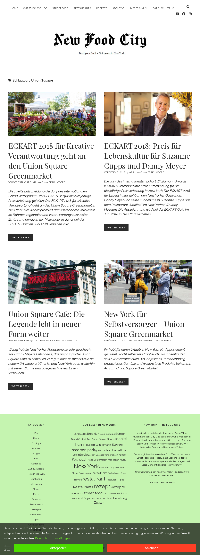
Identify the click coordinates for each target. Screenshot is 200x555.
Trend (74, 498)
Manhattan (36, 479)
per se (96, 472)
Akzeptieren (58, 548)
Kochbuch (79, 459)
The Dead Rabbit (111, 493)
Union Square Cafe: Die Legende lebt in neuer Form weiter (52, 282)
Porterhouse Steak (117, 473)
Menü (123, 459)
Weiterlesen (22, 238)
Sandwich (77, 493)
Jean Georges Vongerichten (104, 455)
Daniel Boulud (107, 439)
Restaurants (82, 8)
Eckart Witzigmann (99, 444)
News (36, 489)
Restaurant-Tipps (115, 479)
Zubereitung (118, 498)
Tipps (36, 519)
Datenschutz (162, 8)
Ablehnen (151, 548)
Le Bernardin (100, 459)
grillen (99, 450)
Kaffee (122, 454)
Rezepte (101, 8)
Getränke (36, 463)
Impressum (136, 8)
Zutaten (99, 502)
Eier (36, 458)
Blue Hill (82, 434)
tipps (124, 493)
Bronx (36, 438)
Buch (102, 434)
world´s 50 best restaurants (93, 498)
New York (86, 466)
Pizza (36, 494)
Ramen (78, 479)
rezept (102, 486)
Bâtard (74, 439)
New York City (106, 467)
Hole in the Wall (36, 473)
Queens (36, 499)
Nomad (88, 473)
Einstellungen (61, 538)
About (116, 8)
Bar (36, 433)
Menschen (36, 484)
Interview (84, 454)
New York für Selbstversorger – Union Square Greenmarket (148, 282)
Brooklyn (36, 443)
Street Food (60, 8)
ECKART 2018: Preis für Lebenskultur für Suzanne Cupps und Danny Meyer (148, 114)
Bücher (36, 448)
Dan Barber (92, 439)
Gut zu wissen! (33, 8)
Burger (36, 453)
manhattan (113, 459)
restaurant (93, 479)
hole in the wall (112, 450)
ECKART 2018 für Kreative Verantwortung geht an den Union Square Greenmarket (52, 114)
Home (14, 8)
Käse (90, 459)
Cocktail (82, 439)
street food (93, 493)
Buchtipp (110, 434)
